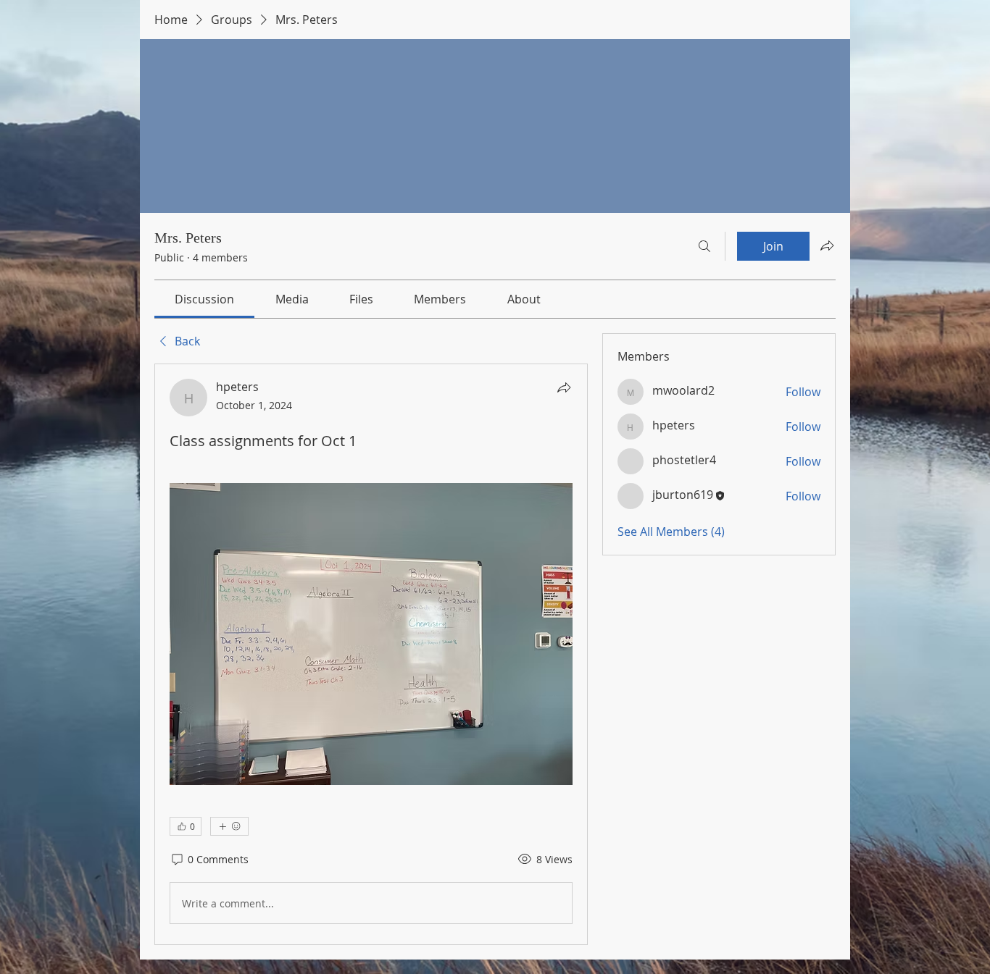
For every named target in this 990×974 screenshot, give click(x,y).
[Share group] (827, 245)
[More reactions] (229, 826)
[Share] (564, 387)
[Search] (704, 246)
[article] (371, 654)
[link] (204, 299)
